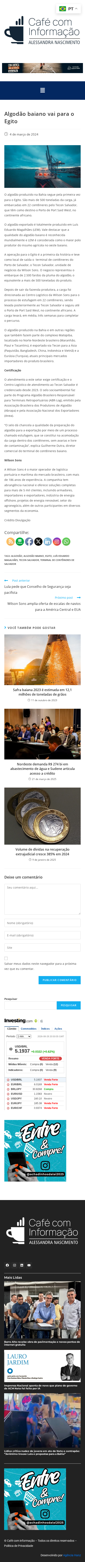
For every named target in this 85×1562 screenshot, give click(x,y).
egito (48, 555)
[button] (42, 90)
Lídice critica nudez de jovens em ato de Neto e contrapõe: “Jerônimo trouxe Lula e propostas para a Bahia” (42, 1452)
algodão (16, 555)
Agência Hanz (72, 1555)
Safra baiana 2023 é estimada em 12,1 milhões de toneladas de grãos (42, 692)
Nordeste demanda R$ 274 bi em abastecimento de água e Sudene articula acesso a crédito (42, 769)
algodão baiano (34, 555)
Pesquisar (10, 999)
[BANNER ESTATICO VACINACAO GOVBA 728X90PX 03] (42, 68)
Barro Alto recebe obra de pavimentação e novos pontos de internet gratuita (42, 1343)
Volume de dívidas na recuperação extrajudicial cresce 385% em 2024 (42, 851)
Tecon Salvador (29, 560)
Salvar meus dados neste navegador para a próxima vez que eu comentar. (40, 966)
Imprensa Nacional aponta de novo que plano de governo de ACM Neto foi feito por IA (40, 1387)
